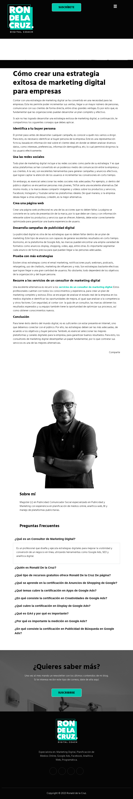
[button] (115, 6)
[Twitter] (62, 771)
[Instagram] (80, 771)
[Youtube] (71, 771)
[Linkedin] (53, 771)
